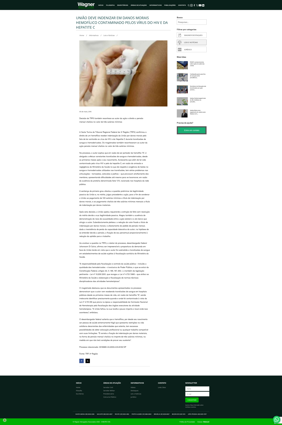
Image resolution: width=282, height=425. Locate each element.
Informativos (155, 5)
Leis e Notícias (108, 35)
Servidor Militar (109, 391)
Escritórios (122, 5)
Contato (182, 5)
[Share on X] (87, 361)
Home (81, 35)
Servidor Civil (108, 387)
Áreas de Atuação (139, 5)
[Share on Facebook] (81, 361)
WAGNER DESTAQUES (193, 35)
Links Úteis (162, 387)
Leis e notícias (191, 42)
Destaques (134, 391)
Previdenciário (108, 394)
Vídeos (133, 387)
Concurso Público (109, 397)
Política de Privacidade (187, 422)
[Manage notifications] (4, 420)
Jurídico (188, 49)
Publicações (170, 5)
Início (100, 5)
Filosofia (110, 5)
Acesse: (203, 422)
